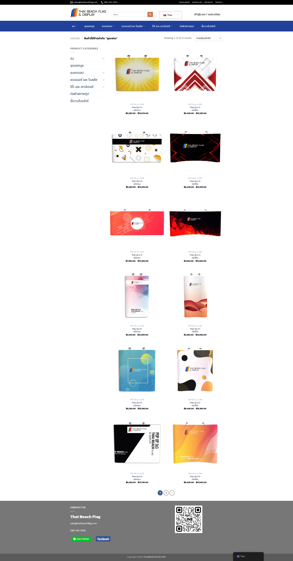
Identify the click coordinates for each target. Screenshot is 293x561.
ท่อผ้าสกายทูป (187, 26)
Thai (169, 15)
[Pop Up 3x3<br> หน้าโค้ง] (195, 443)
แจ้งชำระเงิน (197, 2)
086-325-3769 (78, 530)
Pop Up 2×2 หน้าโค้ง (195, 109)
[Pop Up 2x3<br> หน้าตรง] (137, 148)
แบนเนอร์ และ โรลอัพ (132, 26)
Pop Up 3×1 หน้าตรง (137, 330)
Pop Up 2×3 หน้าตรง (137, 182)
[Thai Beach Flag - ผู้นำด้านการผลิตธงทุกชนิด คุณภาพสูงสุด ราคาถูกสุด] (88, 13)
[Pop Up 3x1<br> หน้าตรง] (137, 295)
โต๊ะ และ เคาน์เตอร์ (161, 26)
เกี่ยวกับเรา (208, 2)
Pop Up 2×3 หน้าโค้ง (195, 182)
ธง (73, 26)
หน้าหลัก (75, 38)
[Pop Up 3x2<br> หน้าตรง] (137, 369)
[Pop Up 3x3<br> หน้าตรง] (137, 443)
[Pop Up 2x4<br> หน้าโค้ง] (195, 221)
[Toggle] (103, 58)
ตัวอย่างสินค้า (184, 2)
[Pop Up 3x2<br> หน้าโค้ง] (195, 369)
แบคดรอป (107, 26)
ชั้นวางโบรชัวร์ (208, 26)
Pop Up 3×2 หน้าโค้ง (195, 404)
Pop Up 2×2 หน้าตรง (137, 109)
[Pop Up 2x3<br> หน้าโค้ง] (195, 148)
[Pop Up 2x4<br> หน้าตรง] (137, 221)
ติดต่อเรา (219, 2)
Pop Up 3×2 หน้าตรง (137, 404)
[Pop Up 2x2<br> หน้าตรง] (137, 74)
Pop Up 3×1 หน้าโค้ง (195, 330)
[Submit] (150, 14)
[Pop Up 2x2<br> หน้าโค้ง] (195, 74)
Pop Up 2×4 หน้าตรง (137, 256)
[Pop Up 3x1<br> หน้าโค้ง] (195, 295)
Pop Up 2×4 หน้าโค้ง (195, 256)
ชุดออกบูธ (89, 26)
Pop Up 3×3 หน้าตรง (137, 478)
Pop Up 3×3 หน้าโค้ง (195, 478)
